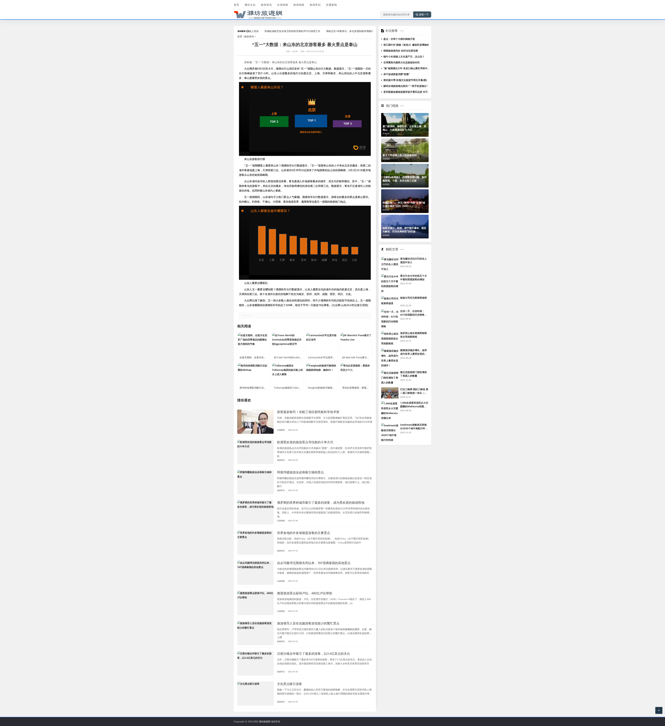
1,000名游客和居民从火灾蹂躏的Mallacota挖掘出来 (414, 406)
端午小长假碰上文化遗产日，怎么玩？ (404, 56)
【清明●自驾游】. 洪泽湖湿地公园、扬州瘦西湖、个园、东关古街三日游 (405, 178)
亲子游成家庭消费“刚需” (396, 74)
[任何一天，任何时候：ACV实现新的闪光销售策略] (389, 311)
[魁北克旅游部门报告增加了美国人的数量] (389, 372)
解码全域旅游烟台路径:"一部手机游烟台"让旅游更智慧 (406, 86)
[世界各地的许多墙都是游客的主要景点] (255, 542)
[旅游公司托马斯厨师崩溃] (389, 298)
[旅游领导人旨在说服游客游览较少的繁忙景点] (255, 633)
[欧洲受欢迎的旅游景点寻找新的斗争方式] (255, 452)
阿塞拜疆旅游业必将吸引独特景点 (300, 472)
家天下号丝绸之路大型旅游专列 (399, 155)
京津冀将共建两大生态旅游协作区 (401, 62)
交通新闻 (331, 4)
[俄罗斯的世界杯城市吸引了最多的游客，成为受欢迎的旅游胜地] (255, 512)
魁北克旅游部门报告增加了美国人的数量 (413, 373)
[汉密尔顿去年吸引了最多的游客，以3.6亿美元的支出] (255, 663)
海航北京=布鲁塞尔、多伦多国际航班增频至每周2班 (328, 31)
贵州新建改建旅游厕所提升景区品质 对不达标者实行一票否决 (406, 91)
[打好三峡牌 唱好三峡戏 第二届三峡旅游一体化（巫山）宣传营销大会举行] (389, 390)
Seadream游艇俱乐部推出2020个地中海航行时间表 (414, 428)
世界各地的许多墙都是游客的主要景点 (303, 533)
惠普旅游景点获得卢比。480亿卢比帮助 (304, 593)
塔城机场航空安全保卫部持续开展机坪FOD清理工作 (266, 31)
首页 (236, 4)
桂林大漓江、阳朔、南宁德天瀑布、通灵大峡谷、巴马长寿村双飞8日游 (404, 229)
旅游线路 (298, 4)
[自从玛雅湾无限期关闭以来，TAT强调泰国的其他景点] (255, 573)
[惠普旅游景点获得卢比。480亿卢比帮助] (255, 603)
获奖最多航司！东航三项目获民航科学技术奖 (308, 412)
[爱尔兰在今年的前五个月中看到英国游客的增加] (389, 276)
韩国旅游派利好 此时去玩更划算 (400, 50)
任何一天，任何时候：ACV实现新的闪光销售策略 (413, 314)
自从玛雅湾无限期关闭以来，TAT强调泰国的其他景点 (314, 563)
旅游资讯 (266, 4)
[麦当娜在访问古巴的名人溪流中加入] (389, 259)
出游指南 (282, 4)
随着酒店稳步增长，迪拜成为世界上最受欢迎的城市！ (413, 353)
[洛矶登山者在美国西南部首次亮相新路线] (389, 333)
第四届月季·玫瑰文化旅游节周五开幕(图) (405, 80)
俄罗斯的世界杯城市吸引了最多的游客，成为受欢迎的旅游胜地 (320, 502)
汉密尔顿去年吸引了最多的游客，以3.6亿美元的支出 (313, 653)
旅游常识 (315, 4)
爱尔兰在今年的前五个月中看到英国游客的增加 (413, 277)
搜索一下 (424, 14)
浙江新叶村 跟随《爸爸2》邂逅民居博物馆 (406, 44)
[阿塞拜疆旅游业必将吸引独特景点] (255, 482)
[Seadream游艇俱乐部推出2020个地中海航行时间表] (389, 425)
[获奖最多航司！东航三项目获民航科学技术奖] (255, 422)
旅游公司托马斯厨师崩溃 (413, 297)
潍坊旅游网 (264, 721)
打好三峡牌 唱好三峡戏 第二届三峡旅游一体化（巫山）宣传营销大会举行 (414, 393)
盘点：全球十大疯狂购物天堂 (399, 38)
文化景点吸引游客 (289, 684)
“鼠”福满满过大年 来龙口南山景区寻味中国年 (406, 68)
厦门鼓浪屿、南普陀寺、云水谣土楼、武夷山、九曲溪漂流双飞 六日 (404, 128)
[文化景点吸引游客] (255, 694)
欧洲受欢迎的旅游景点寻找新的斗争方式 (305, 442)
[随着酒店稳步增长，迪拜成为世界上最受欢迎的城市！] (389, 350)
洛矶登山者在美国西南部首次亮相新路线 (413, 334)
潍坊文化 (250, 4)
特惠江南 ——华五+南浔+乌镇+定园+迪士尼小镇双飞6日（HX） (404, 204)
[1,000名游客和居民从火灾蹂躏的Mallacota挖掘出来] (389, 403)
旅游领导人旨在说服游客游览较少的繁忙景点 (308, 623)
